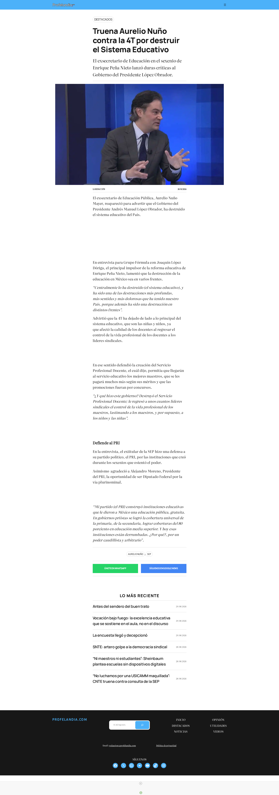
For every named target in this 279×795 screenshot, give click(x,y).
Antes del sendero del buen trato (121, 606)
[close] (140, 783)
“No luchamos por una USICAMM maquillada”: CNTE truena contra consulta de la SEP (131, 678)
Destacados (103, 19)
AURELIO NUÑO (135, 554)
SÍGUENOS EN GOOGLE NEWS (163, 568)
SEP (149, 554)
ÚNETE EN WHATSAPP (115, 568)
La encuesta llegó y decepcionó (120, 635)
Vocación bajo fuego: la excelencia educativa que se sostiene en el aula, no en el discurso (131, 620)
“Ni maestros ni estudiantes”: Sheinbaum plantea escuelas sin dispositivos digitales (129, 661)
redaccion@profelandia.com (122, 745)
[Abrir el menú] (225, 5)
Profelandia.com (69, 719)
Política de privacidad (166, 745)
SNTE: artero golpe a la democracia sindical (130, 646)
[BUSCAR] (142, 725)
